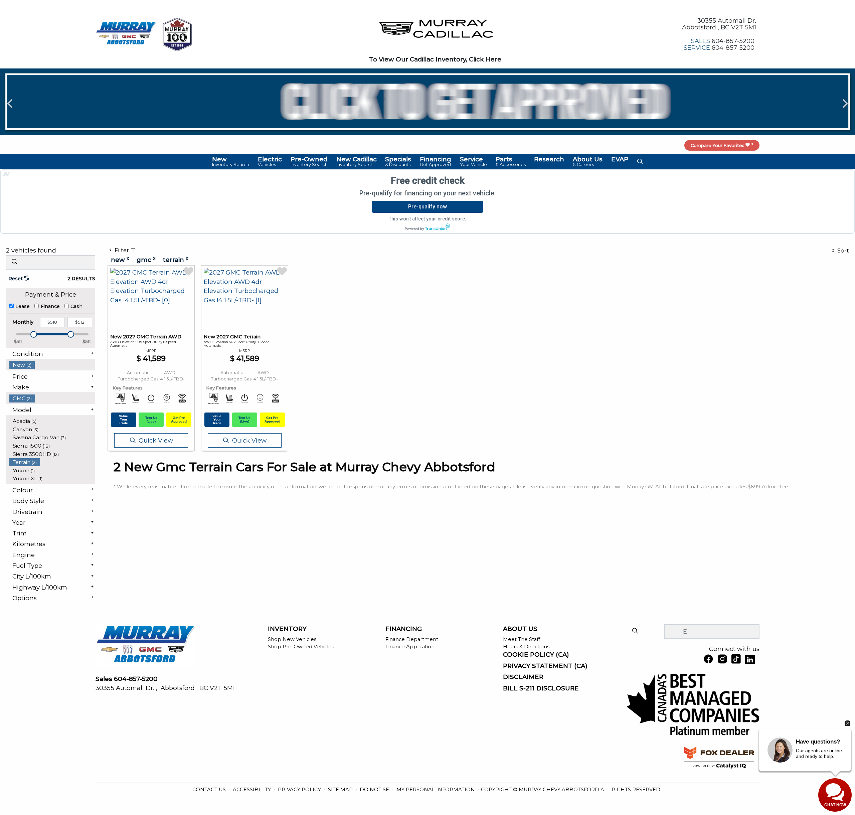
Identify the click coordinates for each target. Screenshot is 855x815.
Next (845, 103)
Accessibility (252, 790)
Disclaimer (523, 677)
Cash (76, 306)
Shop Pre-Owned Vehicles (301, 647)
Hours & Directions (526, 647)
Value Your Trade (123, 419)
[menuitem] (52, 365)
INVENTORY (287, 629)
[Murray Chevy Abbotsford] (126, 33)
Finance (50, 306)
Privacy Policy (300, 790)
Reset (16, 279)
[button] (231, 161)
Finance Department (411, 639)
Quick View (156, 440)
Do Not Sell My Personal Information (418, 790)
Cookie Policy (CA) (536, 654)
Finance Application (410, 647)
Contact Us (209, 790)
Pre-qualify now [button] (427, 206)
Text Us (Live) (151, 419)
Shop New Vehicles (292, 639)
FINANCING (403, 629)
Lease (22, 306)
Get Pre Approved (179, 419)
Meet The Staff (521, 639)
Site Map (341, 790)
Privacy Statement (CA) (545, 666)
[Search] (14, 262)
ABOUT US (520, 629)
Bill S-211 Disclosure (541, 688)
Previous (10, 103)
